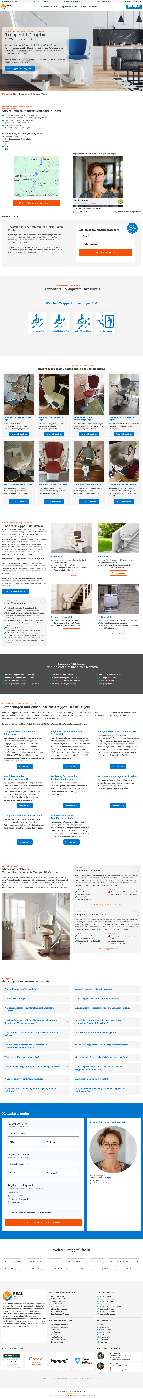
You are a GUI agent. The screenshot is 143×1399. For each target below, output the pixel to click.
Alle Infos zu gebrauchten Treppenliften (107, 905)
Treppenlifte (24, 94)
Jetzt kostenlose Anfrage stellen (43, 1223)
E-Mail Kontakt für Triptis (101, 1183)
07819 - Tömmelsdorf (13, 1261)
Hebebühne (16, 1202)
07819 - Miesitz (96, 1261)
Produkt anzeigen (71, 575)
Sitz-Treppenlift (18, 1196)
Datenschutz (27, 1213)
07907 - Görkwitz (86, 1269)
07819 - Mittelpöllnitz (76, 1261)
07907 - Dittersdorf (37, 1269)
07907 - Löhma (132, 1269)
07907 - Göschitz (110, 1269)
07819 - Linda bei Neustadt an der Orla (123, 1261)
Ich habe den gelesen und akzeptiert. (32, 1213)
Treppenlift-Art (13, 1193)
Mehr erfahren (24, 766)
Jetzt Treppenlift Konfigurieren (20, 68)
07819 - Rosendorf (55, 1261)
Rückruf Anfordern (105, 252)
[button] (49, 6)
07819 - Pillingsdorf (12, 1269)
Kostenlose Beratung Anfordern (15, 591)
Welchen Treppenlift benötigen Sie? (71, 303)
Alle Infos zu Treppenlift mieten (107, 949)
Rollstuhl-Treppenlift (20, 1199)
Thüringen (35, 94)
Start (15, 94)
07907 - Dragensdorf (62, 1269)
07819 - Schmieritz (34, 1261)
